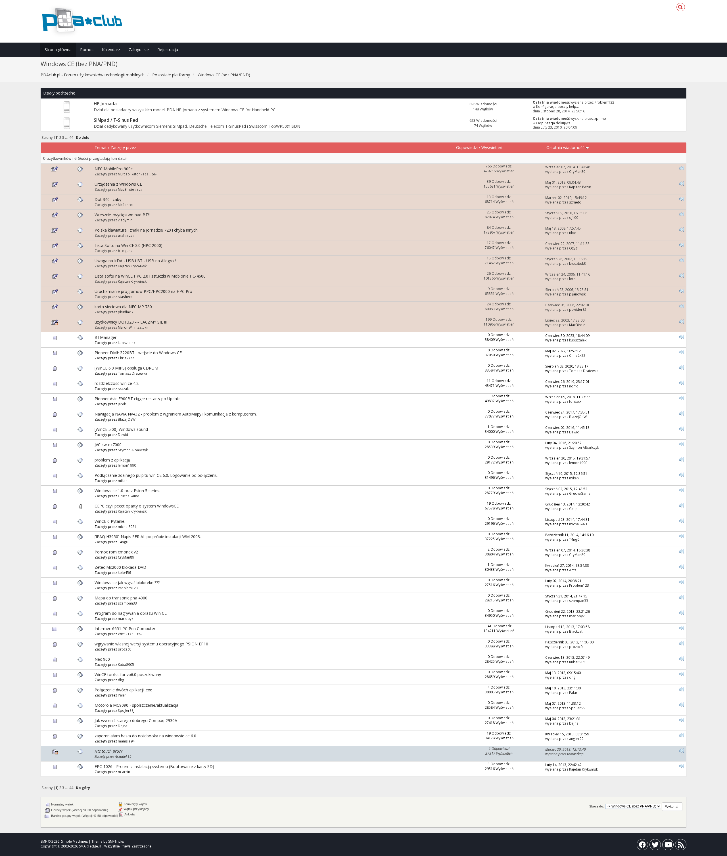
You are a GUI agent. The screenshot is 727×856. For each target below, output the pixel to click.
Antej (573, 570)
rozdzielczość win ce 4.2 (117, 383)
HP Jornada (105, 104)
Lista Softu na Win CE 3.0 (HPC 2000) (128, 245)
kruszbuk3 (577, 263)
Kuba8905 (126, 664)
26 (153, 174)
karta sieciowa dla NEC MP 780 (123, 306)
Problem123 (604, 102)
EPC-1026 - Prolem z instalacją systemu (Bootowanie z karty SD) (154, 766)
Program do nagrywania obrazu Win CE (131, 613)
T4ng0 (123, 542)
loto (572, 278)
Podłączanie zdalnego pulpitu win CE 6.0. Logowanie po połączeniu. (156, 475)
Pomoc (86, 49)
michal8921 (127, 526)
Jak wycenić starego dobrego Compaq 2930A (136, 720)
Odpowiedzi (467, 147)
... (67, 137)
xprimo (600, 118)
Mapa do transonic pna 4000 (121, 598)
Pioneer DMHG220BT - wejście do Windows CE (138, 352)
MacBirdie (126, 189)
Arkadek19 (123, 756)
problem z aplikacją (112, 460)
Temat (101, 147)
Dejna (122, 725)
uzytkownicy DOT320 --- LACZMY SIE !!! (131, 322)
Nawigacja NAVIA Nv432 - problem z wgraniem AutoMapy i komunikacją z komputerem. (176, 414)
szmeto (575, 202)
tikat (572, 232)
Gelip (573, 508)
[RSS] (680, 846)
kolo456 (124, 572)
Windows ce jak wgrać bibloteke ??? (127, 582)
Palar (122, 695)
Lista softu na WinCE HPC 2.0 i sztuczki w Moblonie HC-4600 (150, 276)
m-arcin (124, 771)
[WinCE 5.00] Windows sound (121, 429)
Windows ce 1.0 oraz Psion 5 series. (127, 490)
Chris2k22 (126, 358)
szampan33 (127, 603)
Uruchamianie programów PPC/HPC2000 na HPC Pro (143, 291)
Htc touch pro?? (108, 751)
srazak (123, 388)
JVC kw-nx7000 (108, 444)
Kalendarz (111, 49)
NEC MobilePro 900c (114, 168)
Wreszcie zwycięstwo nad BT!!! (123, 214)
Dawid (123, 434)
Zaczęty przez (123, 147)
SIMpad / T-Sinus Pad (116, 120)
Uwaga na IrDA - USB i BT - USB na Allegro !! (136, 260)
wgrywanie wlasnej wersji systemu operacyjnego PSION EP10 (151, 644)
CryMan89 (577, 171)
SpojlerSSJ (126, 710)
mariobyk (125, 618)
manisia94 (126, 741)
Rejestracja (167, 49)
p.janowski (577, 294)
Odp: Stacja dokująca (553, 123)
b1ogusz (125, 250)
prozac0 (124, 649)
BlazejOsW (126, 419)
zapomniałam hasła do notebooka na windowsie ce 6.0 (145, 735)
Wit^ (121, 633)
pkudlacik (125, 312)
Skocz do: (596, 806)
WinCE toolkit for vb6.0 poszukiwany (128, 674)
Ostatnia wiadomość (566, 147)
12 (138, 634)
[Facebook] (642, 846)
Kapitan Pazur (580, 186)
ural (121, 235)
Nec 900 (102, 659)
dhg (121, 679)
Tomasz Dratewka (132, 373)
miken (123, 480)
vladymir (125, 220)
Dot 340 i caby (108, 199)
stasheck (125, 296)
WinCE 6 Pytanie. (110, 521)
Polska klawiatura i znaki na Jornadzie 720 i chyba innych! (147, 230)
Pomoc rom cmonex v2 (116, 552)
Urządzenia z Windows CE (118, 184)
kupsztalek (126, 342)
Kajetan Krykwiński (132, 266)
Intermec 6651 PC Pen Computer (125, 628)
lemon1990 (127, 465)
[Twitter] (655, 846)
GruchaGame (128, 496)
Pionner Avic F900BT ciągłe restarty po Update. (138, 398)
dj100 (573, 217)
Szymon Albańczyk (133, 450)
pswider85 (577, 309)
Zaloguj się (139, 49)
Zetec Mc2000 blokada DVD (120, 567)
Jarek (122, 404)
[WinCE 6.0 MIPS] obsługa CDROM (126, 368)
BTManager (105, 337)
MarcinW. (125, 327)
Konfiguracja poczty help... (557, 106)
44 (71, 137)
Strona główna (58, 49)
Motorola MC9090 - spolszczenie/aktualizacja (136, 705)
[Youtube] (668, 846)
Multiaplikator (129, 174)
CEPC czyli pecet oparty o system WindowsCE (137, 506)
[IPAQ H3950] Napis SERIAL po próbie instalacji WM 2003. (148, 536)
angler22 (576, 738)
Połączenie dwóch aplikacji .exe (123, 690)
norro (573, 386)
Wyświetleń (491, 147)
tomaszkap (575, 754)
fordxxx (575, 401)
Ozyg (573, 248)
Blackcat (575, 631)
